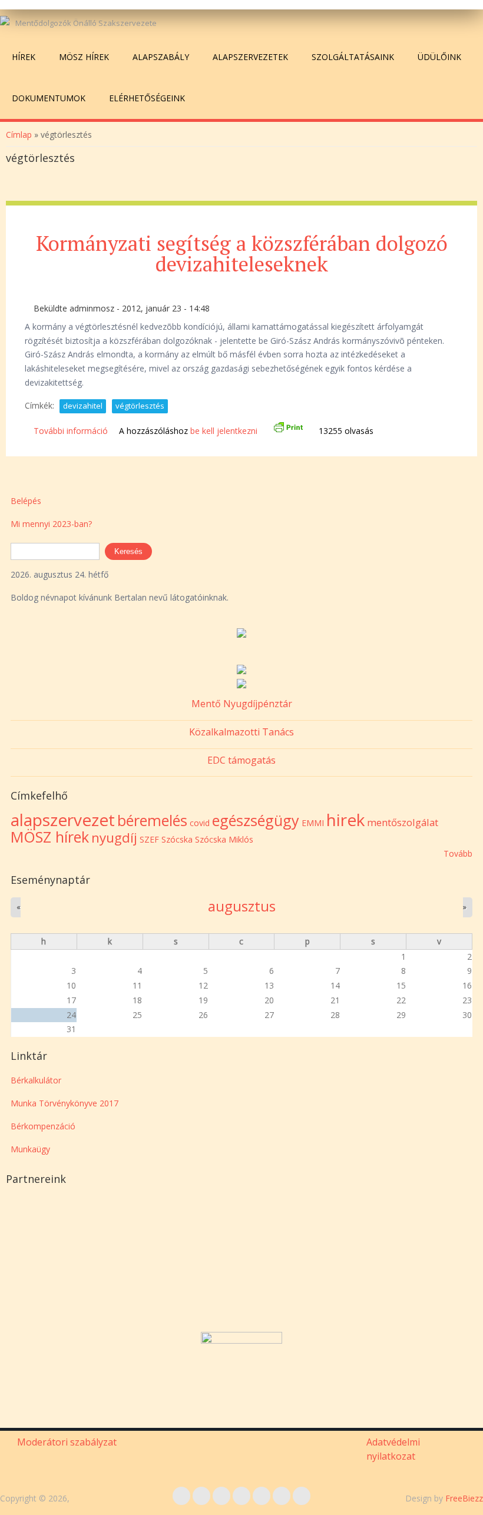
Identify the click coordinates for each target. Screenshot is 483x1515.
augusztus (242, 906)
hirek (345, 819)
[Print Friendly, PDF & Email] (288, 430)
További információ (71, 430)
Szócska (177, 839)
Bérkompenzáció (43, 1126)
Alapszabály (161, 56)
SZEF (149, 839)
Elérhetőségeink (147, 98)
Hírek (23, 56)
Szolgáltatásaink (353, 56)
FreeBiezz (464, 1498)
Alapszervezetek (250, 56)
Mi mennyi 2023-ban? (51, 523)
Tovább (458, 853)
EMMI (313, 822)
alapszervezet (63, 819)
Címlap (19, 134)
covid (200, 822)
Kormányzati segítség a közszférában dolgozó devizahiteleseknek (242, 253)
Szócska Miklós (224, 839)
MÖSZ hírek (84, 56)
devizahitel (82, 405)
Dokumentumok (48, 98)
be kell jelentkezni (223, 430)
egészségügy (255, 820)
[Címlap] (4, 20)
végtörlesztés (139, 405)
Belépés (26, 500)
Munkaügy (30, 1149)
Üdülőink (439, 56)
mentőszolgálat (402, 822)
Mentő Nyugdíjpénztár (241, 703)
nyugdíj (114, 837)
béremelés (152, 820)
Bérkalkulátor (36, 1080)
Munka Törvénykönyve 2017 (64, 1103)
